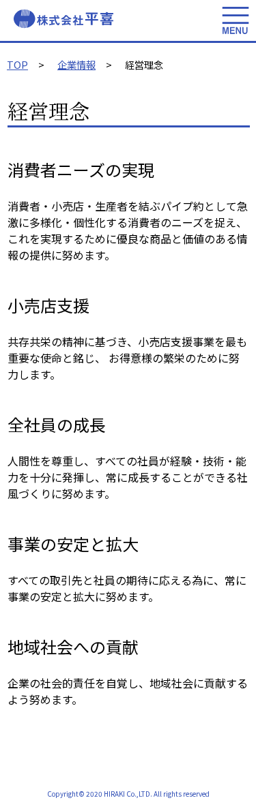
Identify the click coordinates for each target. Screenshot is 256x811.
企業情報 (76, 64)
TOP (17, 64)
